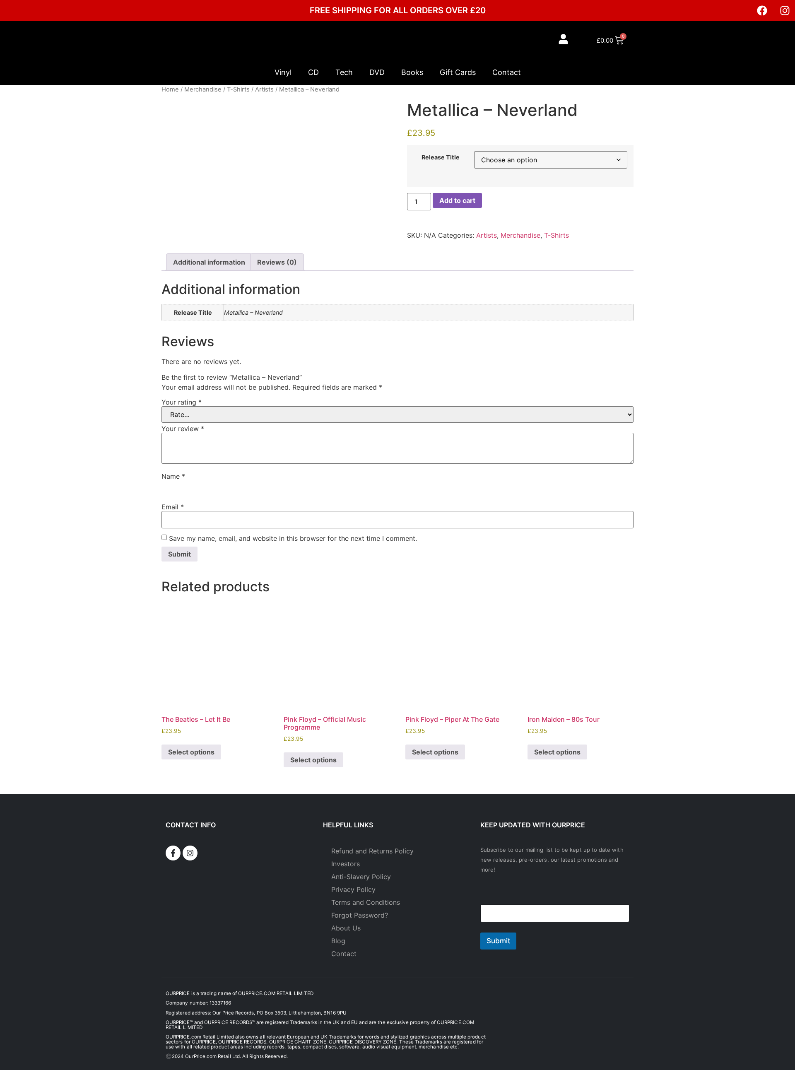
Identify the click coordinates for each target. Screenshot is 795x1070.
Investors (345, 864)
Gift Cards (458, 72)
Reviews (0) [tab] (277, 262)
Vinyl (283, 72)
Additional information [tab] (209, 262)
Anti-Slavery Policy (361, 876)
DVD (377, 72)
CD (313, 72)
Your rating (181, 402)
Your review (182, 428)
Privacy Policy (353, 889)
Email (172, 507)
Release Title (441, 157)
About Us (346, 928)
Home (170, 89)
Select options (191, 752)
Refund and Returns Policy (372, 851)
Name (173, 476)
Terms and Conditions (365, 902)
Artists (264, 89)
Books (412, 72)
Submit (498, 941)
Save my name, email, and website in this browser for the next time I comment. (293, 538)
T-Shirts (238, 89)
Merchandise (203, 89)
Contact (506, 72)
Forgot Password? (359, 915)
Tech (344, 72)
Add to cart (457, 200)
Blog (338, 941)
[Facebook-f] (173, 853)
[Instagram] (784, 10)
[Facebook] (762, 10)
